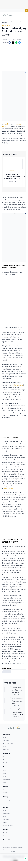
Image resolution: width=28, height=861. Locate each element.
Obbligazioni (6, 740)
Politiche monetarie (8, 825)
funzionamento (6, 671)
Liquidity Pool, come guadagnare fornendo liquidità (12, 176)
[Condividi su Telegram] (19, 42)
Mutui (4, 782)
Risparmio (6, 753)
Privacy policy (14, 847)
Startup (5, 797)
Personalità (6, 840)
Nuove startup (6, 800)
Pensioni (5, 776)
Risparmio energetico (8, 757)
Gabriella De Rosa (6, 39)
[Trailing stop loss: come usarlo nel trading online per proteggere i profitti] (7, 712)
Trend (4, 803)
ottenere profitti (9, 488)
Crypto (5, 829)
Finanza (5, 767)
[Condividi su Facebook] (10, 42)
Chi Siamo (20, 847)
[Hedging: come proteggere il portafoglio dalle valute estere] (7, 690)
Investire (12, 170)
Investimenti (7, 734)
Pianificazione (6, 779)
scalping (7, 124)
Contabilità (5, 792)
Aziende (5, 786)
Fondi (4, 746)
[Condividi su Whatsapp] (16, 42)
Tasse (4, 773)
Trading (10, 21)
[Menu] (24, 14)
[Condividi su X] (13, 42)
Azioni (4, 737)
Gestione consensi (13, 850)
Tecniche (5, 762)
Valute (4, 816)
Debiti (4, 770)
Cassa (4, 789)
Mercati (6, 21)
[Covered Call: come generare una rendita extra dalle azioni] (7, 701)
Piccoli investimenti (8, 743)
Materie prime (6, 813)
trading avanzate (17, 385)
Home (3, 21)
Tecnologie (5, 760)
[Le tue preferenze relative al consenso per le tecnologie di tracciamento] (25, 858)
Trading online (6, 25)
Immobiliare (6, 749)
